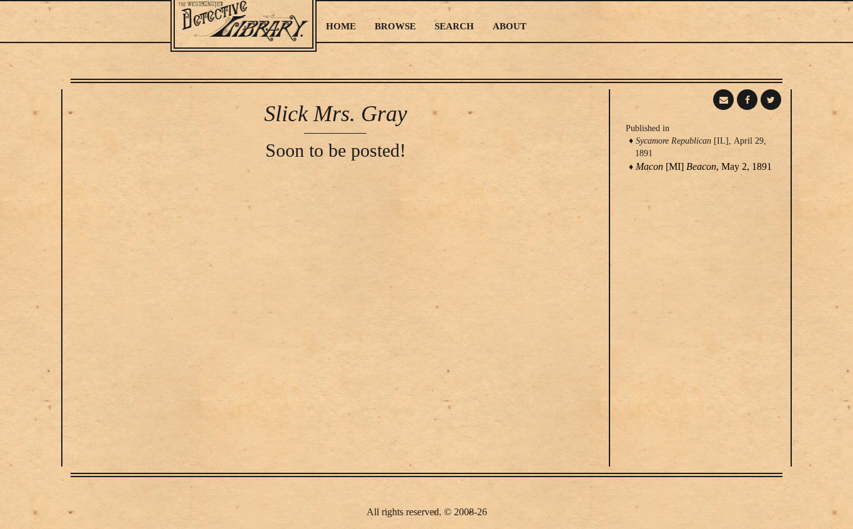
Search (454, 26)
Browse (395, 26)
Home (341, 26)
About (509, 26)
